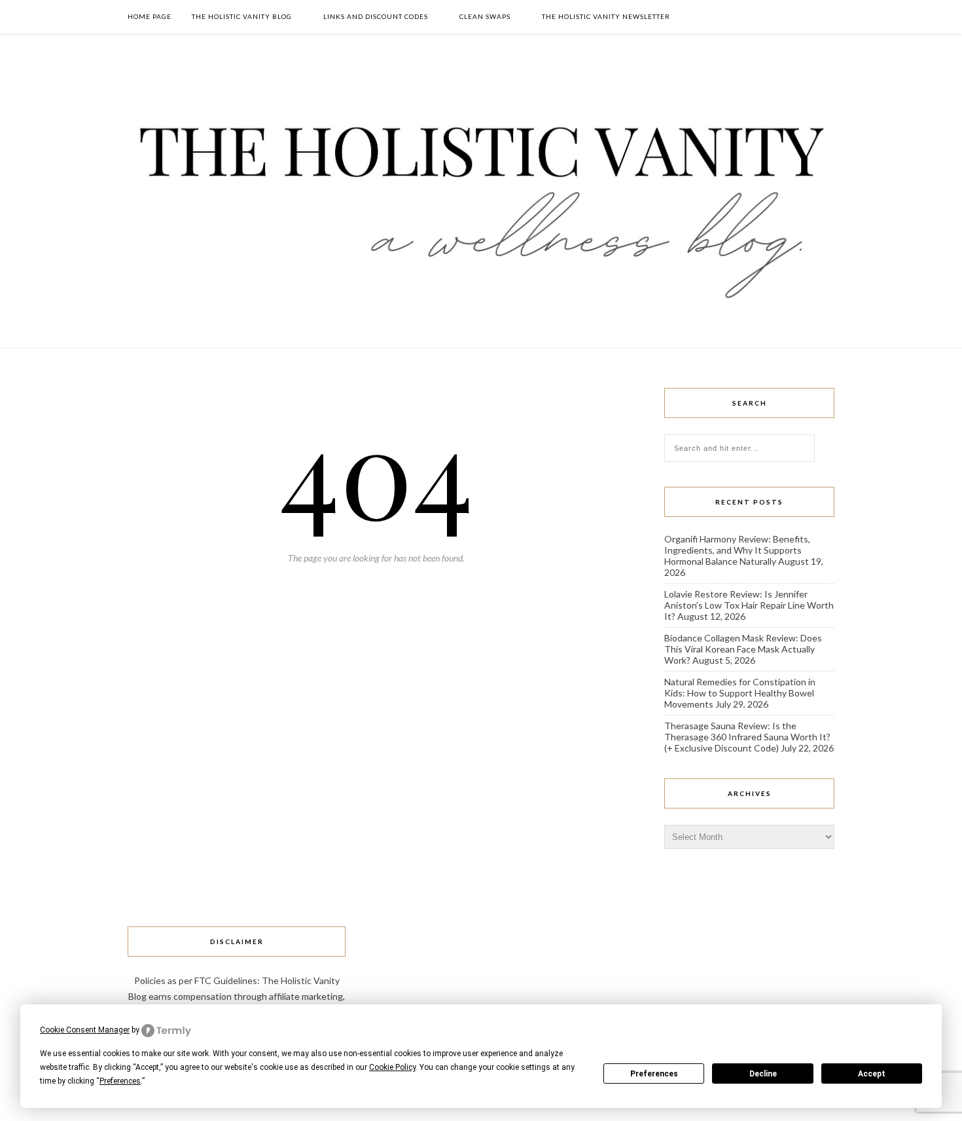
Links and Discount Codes (375, 16)
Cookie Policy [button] (392, 1067)
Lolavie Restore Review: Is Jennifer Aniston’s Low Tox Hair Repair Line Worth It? (749, 605)
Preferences (654, 1073)
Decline (763, 1073)
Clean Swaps (484, 16)
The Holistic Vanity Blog (242, 16)
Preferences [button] (120, 1081)
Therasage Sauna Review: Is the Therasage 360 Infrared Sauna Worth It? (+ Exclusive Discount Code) (747, 736)
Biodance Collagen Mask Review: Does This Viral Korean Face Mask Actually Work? (743, 649)
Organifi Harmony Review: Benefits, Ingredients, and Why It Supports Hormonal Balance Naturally (737, 550)
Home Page (149, 16)
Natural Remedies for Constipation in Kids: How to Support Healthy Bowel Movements (739, 693)
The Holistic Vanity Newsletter (606, 16)
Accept (871, 1073)
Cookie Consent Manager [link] (85, 1030)
